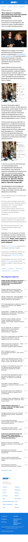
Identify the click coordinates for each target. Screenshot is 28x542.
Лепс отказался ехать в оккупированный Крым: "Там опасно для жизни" (12, 352)
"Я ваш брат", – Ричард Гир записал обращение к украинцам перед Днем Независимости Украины (13, 313)
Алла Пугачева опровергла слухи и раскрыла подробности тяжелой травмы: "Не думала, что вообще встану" (12, 377)
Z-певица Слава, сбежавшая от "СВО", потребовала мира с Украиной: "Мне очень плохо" (12, 400)
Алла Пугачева (11, 246)
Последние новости (10, 277)
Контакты (4, 522)
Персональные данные (17, 519)
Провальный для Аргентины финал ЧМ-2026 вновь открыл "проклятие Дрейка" (12, 414)
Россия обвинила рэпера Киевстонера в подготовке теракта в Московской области (12, 422)
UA (26, 2)
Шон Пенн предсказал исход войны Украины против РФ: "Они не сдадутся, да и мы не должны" (12, 338)
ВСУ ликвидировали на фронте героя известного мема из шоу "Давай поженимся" (12, 305)
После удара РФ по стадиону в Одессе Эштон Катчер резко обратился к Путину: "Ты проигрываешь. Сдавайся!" (10, 329)
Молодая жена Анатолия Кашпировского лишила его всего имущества (11, 451)
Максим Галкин (19, 268)
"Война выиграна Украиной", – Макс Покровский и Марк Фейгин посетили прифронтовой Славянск (12, 345)
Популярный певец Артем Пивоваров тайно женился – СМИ (11, 428)
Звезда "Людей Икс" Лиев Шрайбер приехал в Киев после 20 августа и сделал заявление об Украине (12, 298)
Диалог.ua (4, 528)
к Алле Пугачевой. (17, 255)
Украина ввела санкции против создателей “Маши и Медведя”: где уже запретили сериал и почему (12, 291)
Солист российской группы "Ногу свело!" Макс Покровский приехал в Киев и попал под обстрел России (12, 360)
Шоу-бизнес (11, 268)
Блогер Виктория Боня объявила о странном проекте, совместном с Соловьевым (11, 392)
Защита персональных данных (17, 523)
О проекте (4, 516)
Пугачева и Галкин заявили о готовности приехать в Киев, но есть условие (12, 385)
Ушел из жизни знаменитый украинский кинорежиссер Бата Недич (11, 459)
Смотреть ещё (6, 470)
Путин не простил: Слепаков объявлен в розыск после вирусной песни (12, 444)
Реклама (15, 516)
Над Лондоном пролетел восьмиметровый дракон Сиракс (11, 465)
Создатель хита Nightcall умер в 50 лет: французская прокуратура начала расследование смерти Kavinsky (12, 368)
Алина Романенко (10, 29)
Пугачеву (9, 261)
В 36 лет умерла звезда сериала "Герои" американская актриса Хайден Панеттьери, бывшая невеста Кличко (12, 321)
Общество (4, 268)
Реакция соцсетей (6, 270)
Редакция (4, 519)
